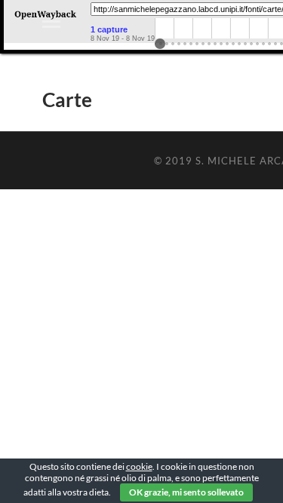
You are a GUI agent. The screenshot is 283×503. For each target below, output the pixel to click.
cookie (139, 466)
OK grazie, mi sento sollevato (186, 492)
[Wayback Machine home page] (45, 18)
